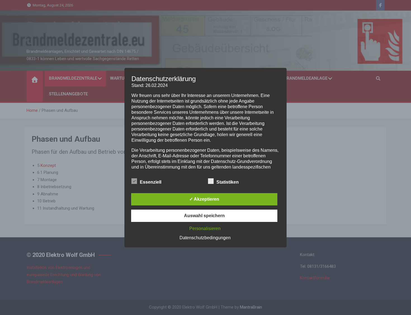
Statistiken (227, 182)
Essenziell (150, 182)
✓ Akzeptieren (204, 199)
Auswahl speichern (204, 215)
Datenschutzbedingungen (205, 237)
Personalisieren (205, 228)
